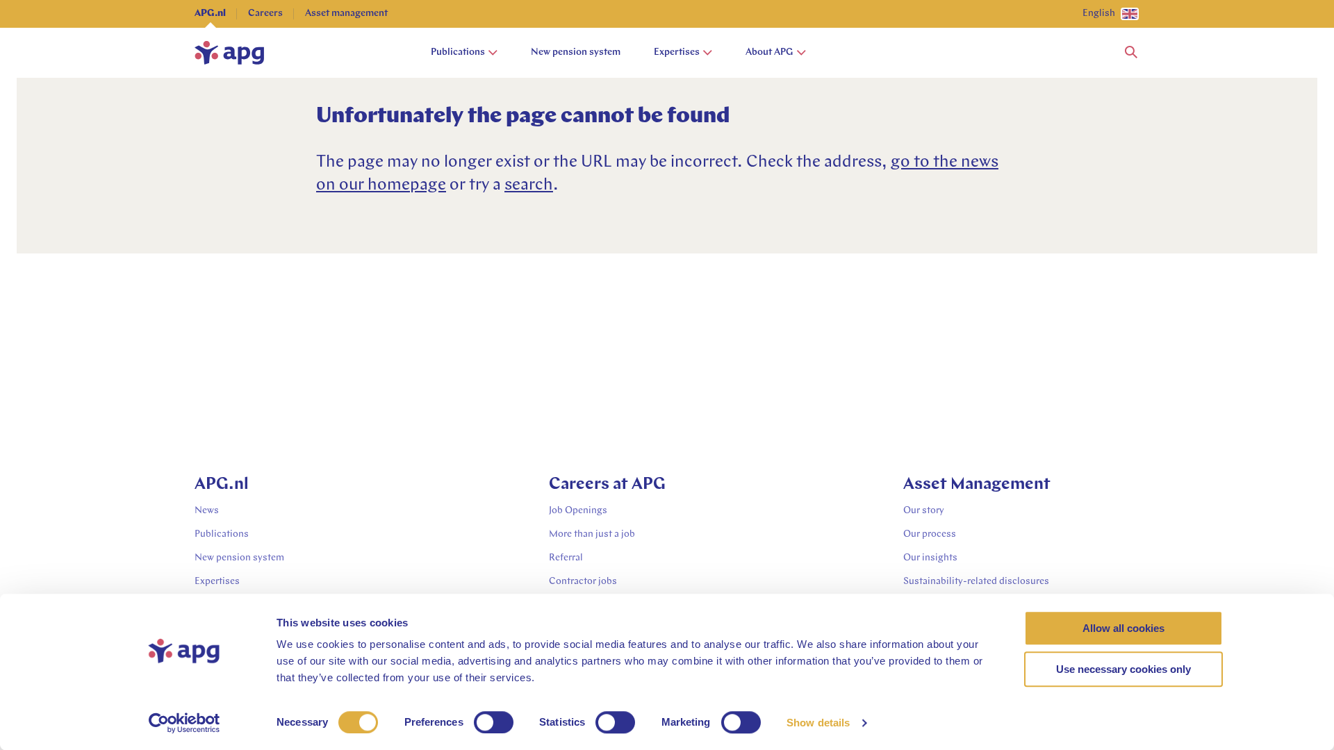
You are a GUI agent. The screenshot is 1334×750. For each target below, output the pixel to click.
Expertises (677, 52)
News (207, 511)
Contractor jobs (583, 581)
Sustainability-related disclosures (976, 581)
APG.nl (210, 13)
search (528, 185)
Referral (566, 558)
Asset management (346, 13)
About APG (769, 52)
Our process (929, 534)
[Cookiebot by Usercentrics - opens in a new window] (184, 722)
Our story (923, 511)
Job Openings (578, 511)
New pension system (575, 52)
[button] (1131, 52)
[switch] (493, 722)
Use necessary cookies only (1123, 669)
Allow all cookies (1123, 628)
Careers (265, 13)
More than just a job (592, 534)
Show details (818, 722)
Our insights (930, 558)
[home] (229, 53)
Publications (458, 52)
